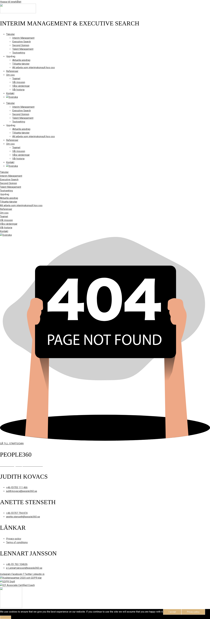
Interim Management (23, 37)
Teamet (16, 78)
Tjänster (10, 34)
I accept (172, 612)
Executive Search (21, 41)
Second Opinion (20, 45)
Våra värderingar (21, 86)
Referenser (12, 71)
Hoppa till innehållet (10, 1)
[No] (5, 617)
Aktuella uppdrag (21, 60)
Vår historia (18, 89)
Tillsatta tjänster (21, 63)
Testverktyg (18, 52)
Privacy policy (193, 612)
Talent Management (22, 49)
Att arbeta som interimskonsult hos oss (33, 67)
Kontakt (10, 93)
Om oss (10, 74)
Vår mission (18, 82)
